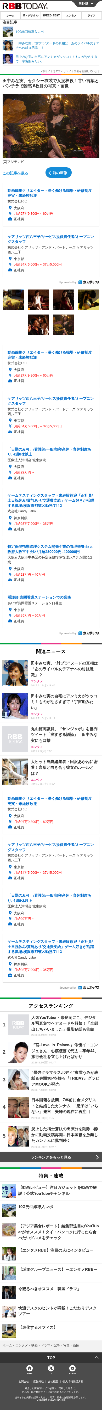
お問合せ (24, 1381)
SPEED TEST (51, 15)
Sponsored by (67, 282)
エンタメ (71, 15)
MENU (83, 3)
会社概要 (53, 1381)
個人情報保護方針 (73, 1381)
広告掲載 (38, 1381)
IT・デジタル (30, 15)
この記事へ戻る (15, 173)
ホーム (10, 15)
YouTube (72, 1373)
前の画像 (60, 172)
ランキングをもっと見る (51, 1157)
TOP (51, 1357)
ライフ (91, 15)
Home (29, 1373)
